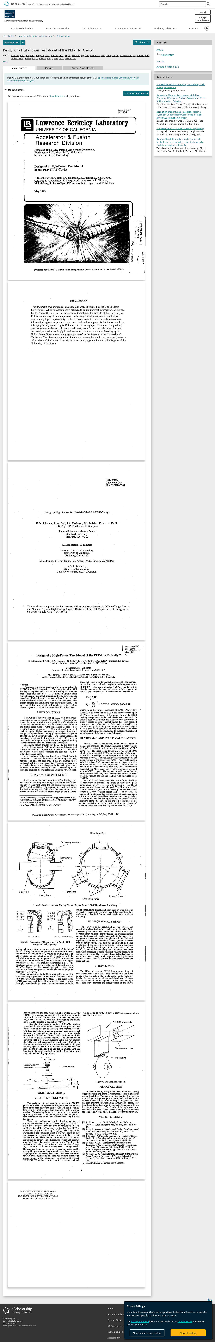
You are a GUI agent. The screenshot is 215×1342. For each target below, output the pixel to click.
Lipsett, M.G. (58, 58)
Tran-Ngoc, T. (31, 58)
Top (210, 1299)
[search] (208, 3)
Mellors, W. (70, 58)
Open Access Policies (57, 28)
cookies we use (185, 1321)
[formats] (22, 42)
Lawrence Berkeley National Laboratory (23, 20)
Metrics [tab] (49, 68)
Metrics (160, 61)
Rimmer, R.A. (143, 55)
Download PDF (11, 42)
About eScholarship (22, 28)
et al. (5, 61)
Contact (193, 28)
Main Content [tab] (19, 68)
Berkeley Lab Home (165, 28)
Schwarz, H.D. (17, 55)
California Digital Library (12, 1321)
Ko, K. (67, 55)
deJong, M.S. (17, 58)
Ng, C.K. (85, 55)
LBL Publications (92, 28)
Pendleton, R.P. (97, 55)
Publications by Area (126, 28)
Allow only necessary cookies (147, 1332)
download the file (58, 95)
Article (160, 49)
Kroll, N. (76, 55)
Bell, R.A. (30, 55)
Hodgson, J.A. (42, 55)
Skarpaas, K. (112, 55)
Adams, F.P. (44, 58)
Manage (202, 19)
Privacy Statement (140, 1321)
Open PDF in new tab (137, 93)
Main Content (15, 90)
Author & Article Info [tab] (83, 68)
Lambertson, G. (127, 55)
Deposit (203, 12)
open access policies (108, 77)
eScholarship (8, 36)
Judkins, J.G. (57, 55)
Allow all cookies (188, 1332)
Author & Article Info (167, 66)
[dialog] (168, 1320)
